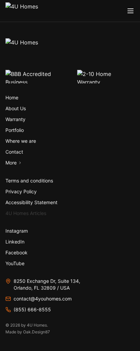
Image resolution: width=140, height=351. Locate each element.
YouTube (14, 263)
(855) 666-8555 (32, 309)
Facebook (16, 252)
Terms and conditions (29, 180)
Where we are (20, 141)
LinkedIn (14, 242)
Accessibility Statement (31, 202)
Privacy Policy (21, 191)
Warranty (15, 119)
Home (11, 97)
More (11, 162)
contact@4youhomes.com (43, 298)
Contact (14, 152)
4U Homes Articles (25, 213)
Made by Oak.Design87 (27, 331)
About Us (15, 108)
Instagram (16, 231)
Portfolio (14, 130)
